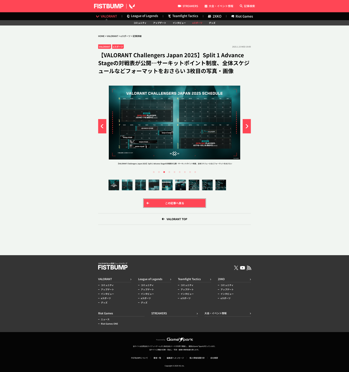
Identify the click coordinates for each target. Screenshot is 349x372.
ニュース (105, 319)
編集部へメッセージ (175, 358)
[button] (102, 126)
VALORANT (112, 35)
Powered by (160, 339)
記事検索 (249, 6)
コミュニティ (140, 23)
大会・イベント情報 (221, 6)
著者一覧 (157, 358)
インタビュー (179, 23)
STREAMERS (190, 6)
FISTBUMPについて (139, 358)
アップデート (159, 23)
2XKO (221, 279)
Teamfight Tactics (189, 279)
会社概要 (214, 358)
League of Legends (150, 279)
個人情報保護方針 (197, 358)
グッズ (212, 23)
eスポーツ (197, 23)
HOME (101, 35)
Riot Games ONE (109, 324)
